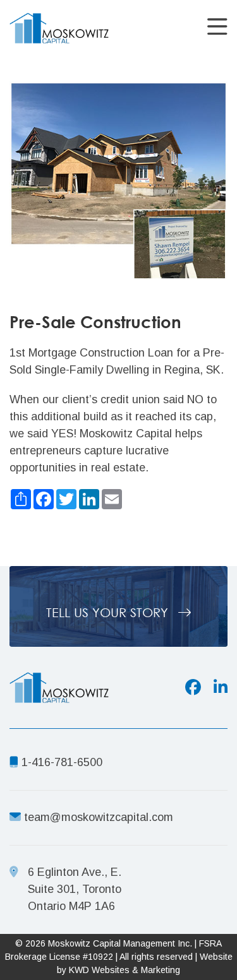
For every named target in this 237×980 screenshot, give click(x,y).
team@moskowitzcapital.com (98, 817)
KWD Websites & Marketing (124, 970)
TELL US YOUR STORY (109, 612)
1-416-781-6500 (60, 762)
